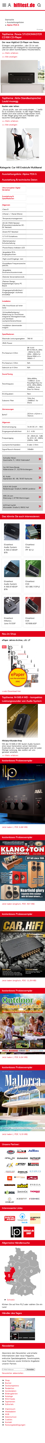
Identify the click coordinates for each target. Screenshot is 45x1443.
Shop (7, 1380)
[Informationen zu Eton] (20, 1164)
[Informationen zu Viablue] (9, 1200)
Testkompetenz (12, 1385)
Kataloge (9, 1396)
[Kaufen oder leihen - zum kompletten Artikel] (22, 145)
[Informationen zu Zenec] (34, 1199)
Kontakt (8, 1422)
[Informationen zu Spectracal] (22, 1192)
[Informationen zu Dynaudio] (22, 1158)
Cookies (8, 1419)
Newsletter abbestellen (12, 1373)
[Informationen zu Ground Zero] (9, 1172)
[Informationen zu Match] (19, 1177)
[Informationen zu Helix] (22, 1172)
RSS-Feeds (10, 1399)
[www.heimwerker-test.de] (35, 1223)
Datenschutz (10, 1417)
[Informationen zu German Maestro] (33, 1165)
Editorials (9, 1404)
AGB (7, 1414)
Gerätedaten (10, 1391)
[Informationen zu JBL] (9, 1179)
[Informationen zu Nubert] (22, 1186)
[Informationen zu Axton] (33, 1151)
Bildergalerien (11, 1393)
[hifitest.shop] (29, 1236)
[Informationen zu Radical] (9, 1193)
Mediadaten (10, 1411)
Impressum (10, 1409)
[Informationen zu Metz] (32, 1178)
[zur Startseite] (24, 5)
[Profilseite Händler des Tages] (22, 1329)
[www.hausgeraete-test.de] (22, 1223)
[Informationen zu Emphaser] (35, 1159)
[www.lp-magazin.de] (16, 1236)
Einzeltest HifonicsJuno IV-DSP (10, 621)
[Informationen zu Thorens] (35, 1192)
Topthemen (10, 1401)
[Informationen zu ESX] (9, 1166)
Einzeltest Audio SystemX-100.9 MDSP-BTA (11, 585)
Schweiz (10, 1299)
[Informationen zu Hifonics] (35, 1172)
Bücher (8, 1383)
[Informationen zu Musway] (9, 1185)
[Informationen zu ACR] (10, 1152)
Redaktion (9, 1388)
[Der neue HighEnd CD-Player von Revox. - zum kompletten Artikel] (22, 77)
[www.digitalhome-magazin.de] (9, 1223)
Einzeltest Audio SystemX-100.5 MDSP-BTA (11, 548)
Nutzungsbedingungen (15, 1425)
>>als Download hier (11, 691)
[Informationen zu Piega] (35, 1185)
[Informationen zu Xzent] (21, 1199)
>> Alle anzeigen (9, 56)
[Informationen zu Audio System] (21, 1152)
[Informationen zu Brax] (9, 1158)
